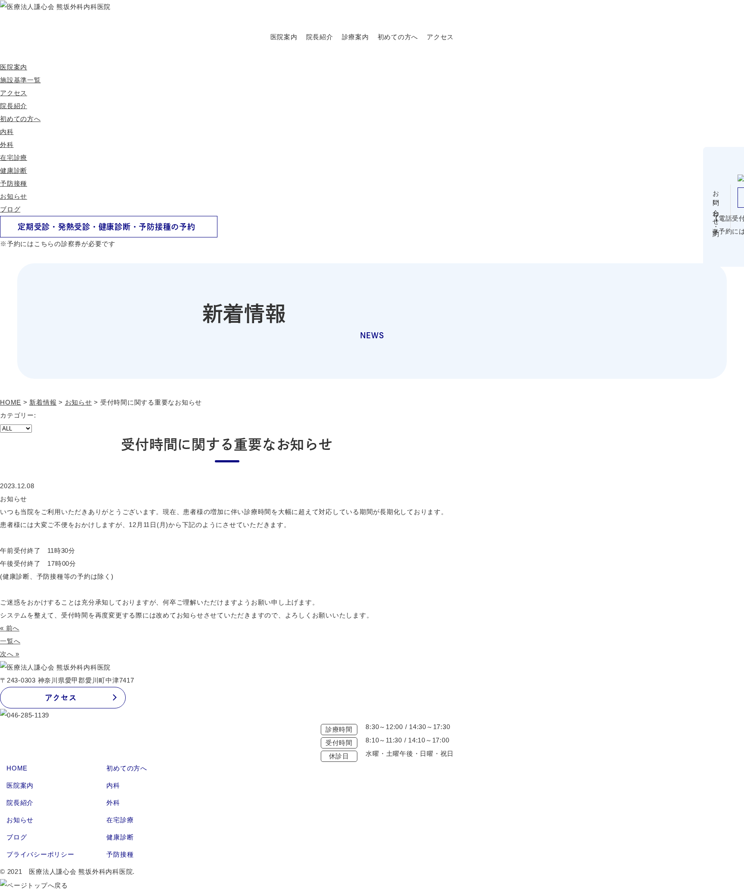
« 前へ (9, 628)
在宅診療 (13, 157)
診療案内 (355, 37)
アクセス (440, 37)
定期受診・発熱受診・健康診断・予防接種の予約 (106, 226)
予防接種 (13, 183)
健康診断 (13, 170)
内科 (7, 131)
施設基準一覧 (20, 80)
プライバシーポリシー (40, 854)
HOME (17, 768)
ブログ (10, 209)
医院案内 (284, 37)
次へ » (9, 654)
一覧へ (10, 641)
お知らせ (13, 196)
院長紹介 (319, 37)
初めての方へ (398, 37)
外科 (7, 144)
